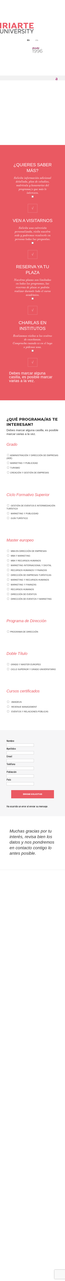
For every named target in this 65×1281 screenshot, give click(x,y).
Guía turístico (19, 518)
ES (28, 40)
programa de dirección (24, 632)
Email (9, 756)
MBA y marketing (20, 556)
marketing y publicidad (24, 513)
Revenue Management (24, 707)
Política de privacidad (32, 1221)
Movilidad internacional (33, 1175)
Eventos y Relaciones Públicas (29, 711)
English (32, 1170)
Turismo (15, 468)
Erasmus (32, 1216)
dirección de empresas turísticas (30, 575)
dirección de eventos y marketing (31, 599)
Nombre (10, 740)
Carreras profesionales (32, 1198)
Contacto (33, 1211)
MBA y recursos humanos (25, 560)
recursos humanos (22, 589)
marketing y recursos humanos (29, 580)
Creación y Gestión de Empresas (29, 472)
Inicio (13, 96)
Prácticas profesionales (32, 1193)
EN (37, 40)
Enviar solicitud (32, 794)
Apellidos (11, 748)
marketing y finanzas (23, 584)
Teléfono (10, 764)
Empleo (32, 1188)
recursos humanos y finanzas (28, 570)
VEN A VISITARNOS (32, 1260)
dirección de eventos (23, 594)
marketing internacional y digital (31, 565)
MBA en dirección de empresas (28, 551)
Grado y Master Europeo (25, 664)
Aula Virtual (32, 1166)
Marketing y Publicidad (24, 463)
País (8, 779)
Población (11, 771)
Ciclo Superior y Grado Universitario (33, 669)
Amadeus (16, 702)
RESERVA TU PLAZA (32, 1246)
